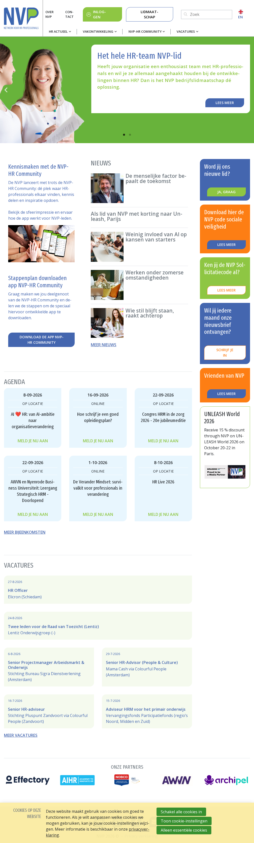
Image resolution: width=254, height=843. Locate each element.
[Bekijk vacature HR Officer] (98, 590)
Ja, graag (226, 191)
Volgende (248, 90)
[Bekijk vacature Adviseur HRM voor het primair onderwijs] (147, 711)
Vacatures (186, 31)
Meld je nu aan (33, 441)
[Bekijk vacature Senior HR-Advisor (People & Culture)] (147, 665)
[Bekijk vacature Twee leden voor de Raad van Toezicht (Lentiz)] (98, 626)
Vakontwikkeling (98, 31)
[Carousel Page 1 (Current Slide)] (124, 135)
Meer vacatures (20, 735)
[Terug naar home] (23, 18)
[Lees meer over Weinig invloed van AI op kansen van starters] (139, 247)
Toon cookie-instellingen (184, 821)
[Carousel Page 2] (130, 135)
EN (240, 17)
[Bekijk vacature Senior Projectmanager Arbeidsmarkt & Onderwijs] (49, 667)
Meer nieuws (103, 344)
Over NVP (49, 14)
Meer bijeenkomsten (24, 532)
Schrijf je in (224, 352)
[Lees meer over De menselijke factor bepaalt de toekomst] (139, 188)
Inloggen (99, 14)
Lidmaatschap (149, 14)
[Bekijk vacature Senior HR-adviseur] (49, 711)
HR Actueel (58, 31)
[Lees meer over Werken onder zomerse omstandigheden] (139, 285)
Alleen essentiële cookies (184, 830)
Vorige (6, 90)
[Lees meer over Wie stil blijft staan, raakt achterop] (139, 323)
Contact (69, 14)
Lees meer (225, 102)
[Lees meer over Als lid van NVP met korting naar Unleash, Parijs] (139, 217)
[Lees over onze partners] (127, 774)
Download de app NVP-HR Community (42, 340)
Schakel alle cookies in (181, 812)
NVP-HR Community (145, 31)
